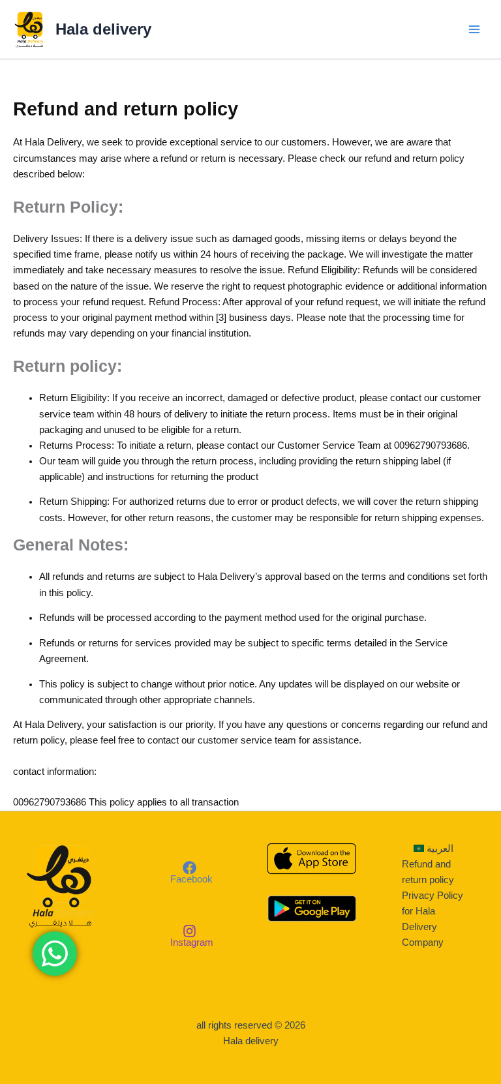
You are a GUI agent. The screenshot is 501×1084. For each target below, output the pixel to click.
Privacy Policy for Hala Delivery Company (432, 919)
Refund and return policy (428, 872)
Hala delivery (103, 29)
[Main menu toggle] (474, 29)
